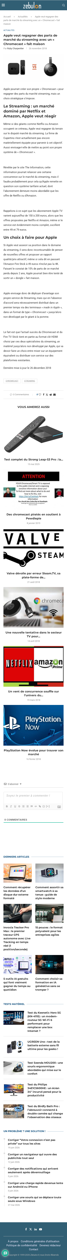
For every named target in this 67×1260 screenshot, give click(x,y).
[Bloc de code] (36, 806)
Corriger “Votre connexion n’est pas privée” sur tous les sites (31, 1141)
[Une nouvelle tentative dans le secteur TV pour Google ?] (33, 607)
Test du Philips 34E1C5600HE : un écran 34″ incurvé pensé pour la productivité (44, 1090)
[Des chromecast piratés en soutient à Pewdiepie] (33, 489)
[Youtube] (40, 1229)
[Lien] (40, 806)
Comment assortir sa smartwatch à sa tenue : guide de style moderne (49, 893)
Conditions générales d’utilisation (40, 1241)
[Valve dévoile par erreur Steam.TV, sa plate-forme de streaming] (33, 548)
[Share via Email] (54, 394)
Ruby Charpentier (15, 48)
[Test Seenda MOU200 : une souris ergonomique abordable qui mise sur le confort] (13, 1068)
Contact (33, 1249)
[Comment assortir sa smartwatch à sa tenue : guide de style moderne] (49, 873)
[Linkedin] (35, 1229)
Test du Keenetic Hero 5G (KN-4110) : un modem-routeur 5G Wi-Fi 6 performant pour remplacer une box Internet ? (44, 1022)
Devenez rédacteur (50, 1245)
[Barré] (19, 806)
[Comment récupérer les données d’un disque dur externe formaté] (17, 873)
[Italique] (11, 806)
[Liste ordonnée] (23, 806)
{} (44, 806)
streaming (29, 381)
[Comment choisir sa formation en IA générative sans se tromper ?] (49, 964)
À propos (13, 1241)
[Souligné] (15, 806)
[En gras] (7, 806)
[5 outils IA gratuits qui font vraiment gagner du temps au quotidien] (17, 964)
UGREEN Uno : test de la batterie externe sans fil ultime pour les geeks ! (43, 1045)
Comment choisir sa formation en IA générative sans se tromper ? (48, 984)
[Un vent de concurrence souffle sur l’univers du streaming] (33, 666)
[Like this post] (40, 394)
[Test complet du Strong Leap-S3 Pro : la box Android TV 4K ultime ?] (33, 434)
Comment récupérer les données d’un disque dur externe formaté (16, 893)
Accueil (7, 16)
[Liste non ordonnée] (27, 806)
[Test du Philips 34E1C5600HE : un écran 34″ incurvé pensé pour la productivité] (13, 1090)
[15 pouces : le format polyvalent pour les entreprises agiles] (49, 913)
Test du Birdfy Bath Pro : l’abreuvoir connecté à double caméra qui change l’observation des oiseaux (45, 1112)
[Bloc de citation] (31, 806)
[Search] (63, 5)
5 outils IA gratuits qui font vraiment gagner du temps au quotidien (16, 984)
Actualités (23, 16)
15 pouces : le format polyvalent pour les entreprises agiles (49, 931)
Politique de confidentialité (21, 1245)
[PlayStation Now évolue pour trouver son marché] (33, 725)
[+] (48, 806)
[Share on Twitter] (47, 394)
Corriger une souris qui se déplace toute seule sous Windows (34, 1199)
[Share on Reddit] (50, 394)
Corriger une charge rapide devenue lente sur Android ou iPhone (35, 1184)
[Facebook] (26, 1229)
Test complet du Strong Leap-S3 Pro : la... (33, 459)
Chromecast (12, 381)
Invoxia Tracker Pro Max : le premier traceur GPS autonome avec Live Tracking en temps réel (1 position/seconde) (16, 938)
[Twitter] (30, 1229)
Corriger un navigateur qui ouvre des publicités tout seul (32, 1156)
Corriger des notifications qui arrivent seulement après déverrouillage (33, 1170)
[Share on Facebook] (43, 394)
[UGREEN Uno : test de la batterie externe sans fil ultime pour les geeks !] (13, 1047)
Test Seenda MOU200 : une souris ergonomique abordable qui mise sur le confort (45, 1068)
